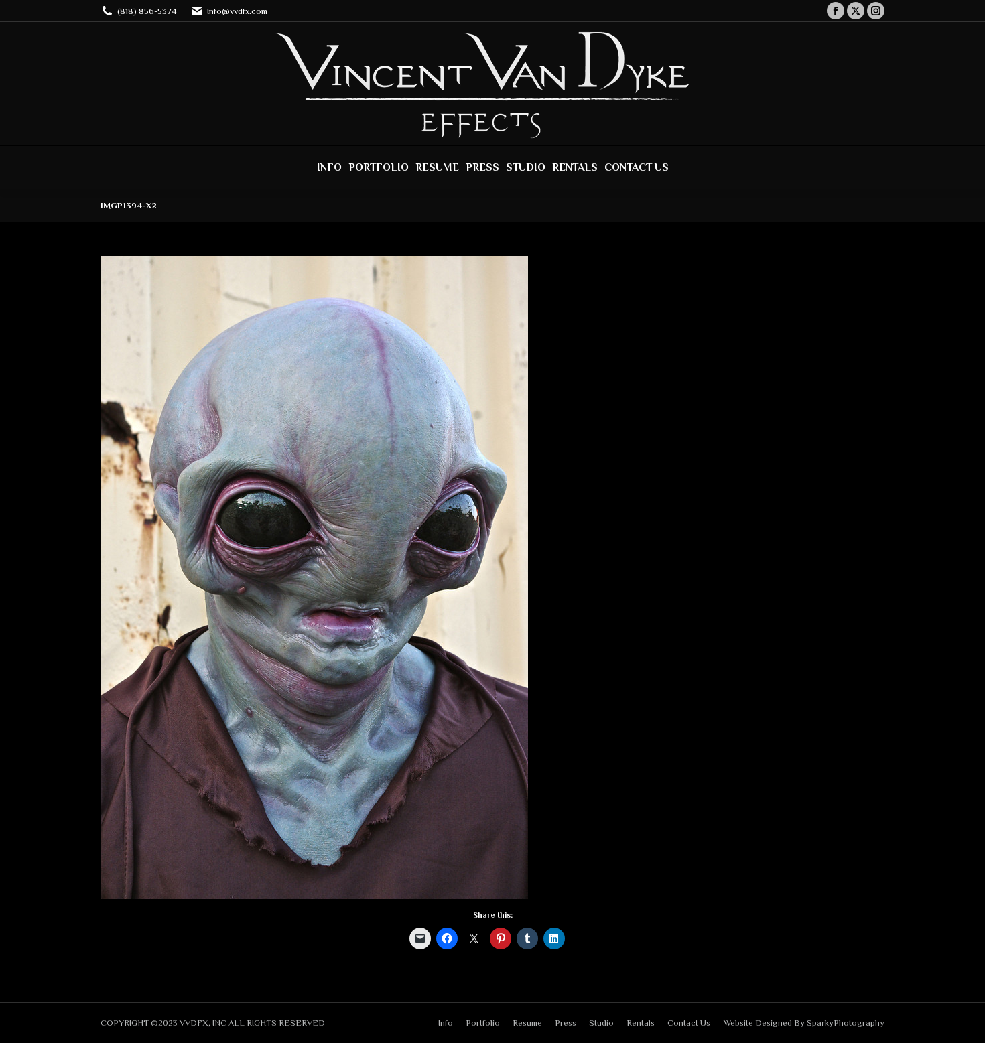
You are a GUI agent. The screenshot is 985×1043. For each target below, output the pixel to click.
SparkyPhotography (845, 1023)
